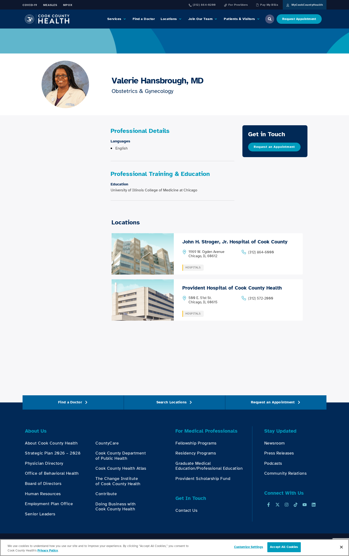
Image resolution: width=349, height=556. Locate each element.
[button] (117, 19)
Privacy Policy (48, 551)
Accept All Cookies (284, 547)
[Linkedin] (313, 504)
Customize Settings (248, 547)
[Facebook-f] (268, 504)
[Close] (341, 547)
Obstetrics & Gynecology (142, 91)
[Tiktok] (295, 504)
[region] (174, 547)
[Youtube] (304, 504)
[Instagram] (286, 504)
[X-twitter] (277, 504)
